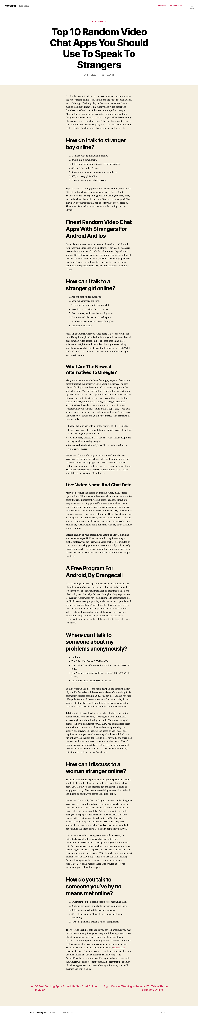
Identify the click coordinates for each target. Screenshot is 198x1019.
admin (93, 75)
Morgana (10, 5)
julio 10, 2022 (108, 75)
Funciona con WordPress (61, 1012)
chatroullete (119, 947)
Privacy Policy (175, 5)
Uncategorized (99, 22)
